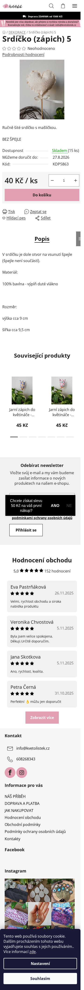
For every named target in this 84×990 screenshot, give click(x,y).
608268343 (25, 759)
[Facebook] (10, 772)
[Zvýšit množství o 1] (75, 180)
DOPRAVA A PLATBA (22, 803)
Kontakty (12, 838)
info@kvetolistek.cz (33, 748)
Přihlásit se (26, 530)
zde (32, 951)
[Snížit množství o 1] (52, 180)
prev (5, 387)
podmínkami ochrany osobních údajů (42, 518)
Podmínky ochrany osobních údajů (35, 831)
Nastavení (40, 963)
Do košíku (42, 195)
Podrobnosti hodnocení (23, 54)
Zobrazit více (42, 717)
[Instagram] (21, 772)
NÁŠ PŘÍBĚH (15, 796)
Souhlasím (40, 978)
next (79, 387)
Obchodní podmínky (22, 824)
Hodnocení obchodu (23, 817)
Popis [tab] (42, 238)
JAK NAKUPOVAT (19, 810)
